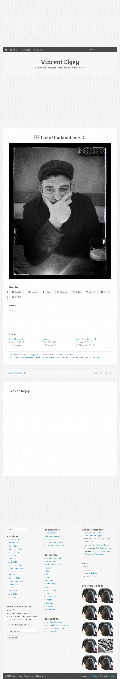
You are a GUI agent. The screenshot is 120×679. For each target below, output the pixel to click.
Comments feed (90, 573)
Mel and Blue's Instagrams (57, 625)
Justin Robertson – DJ (86, 339)
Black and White (53, 564)
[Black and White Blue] (105, 612)
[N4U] (89, 629)
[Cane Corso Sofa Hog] (105, 629)
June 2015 (12, 558)
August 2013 (13, 584)
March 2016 (13, 546)
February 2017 (14, 539)
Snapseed (26, 50)
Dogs (48, 577)
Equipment (50, 580)
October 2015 (14, 552)
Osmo (48, 593)
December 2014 (15, 565)
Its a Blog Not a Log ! (54, 622)
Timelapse (38, 50)
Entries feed (88, 570)
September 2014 (15, 568)
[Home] (5, 49)
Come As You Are (53, 536)
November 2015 (15, 549)
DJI (47, 574)
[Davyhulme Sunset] (89, 663)
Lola (48, 587)
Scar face (50, 539)
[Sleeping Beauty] (105, 646)
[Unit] (89, 595)
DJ (34, 357)
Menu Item (13, 50)
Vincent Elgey (60, 61)
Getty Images (51, 583)
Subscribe (13, 637)
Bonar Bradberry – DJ (104, 373)
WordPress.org (89, 576)
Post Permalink (94, 357)
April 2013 (12, 594)
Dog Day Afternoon (103, 545)
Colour (49, 568)
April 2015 (12, 562)
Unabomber (78, 357)
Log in (85, 566)
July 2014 (12, 571)
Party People (51, 596)
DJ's (55, 354)
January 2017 (14, 542)
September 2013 (15, 581)
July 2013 (12, 587)
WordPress (94, 676)
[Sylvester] (105, 663)
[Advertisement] (60, 24)
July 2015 (12, 555)
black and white (26, 357)
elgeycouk (35, 354)
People (61, 354)
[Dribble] (105, 595)
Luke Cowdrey (42, 357)
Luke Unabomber (17, 339)
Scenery (49, 603)
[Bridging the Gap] (89, 612)
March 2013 (13, 597)
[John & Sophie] (89, 646)
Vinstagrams (51, 631)
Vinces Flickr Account (55, 628)
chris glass (88, 548)
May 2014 (12, 574)
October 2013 (14, 578)
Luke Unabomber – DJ (55, 545)
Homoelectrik (52, 533)
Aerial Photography (54, 558)
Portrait (69, 357)
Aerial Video (51, 561)
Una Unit (47, 339)
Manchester (54, 357)
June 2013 (12, 591)
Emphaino (110, 676)
